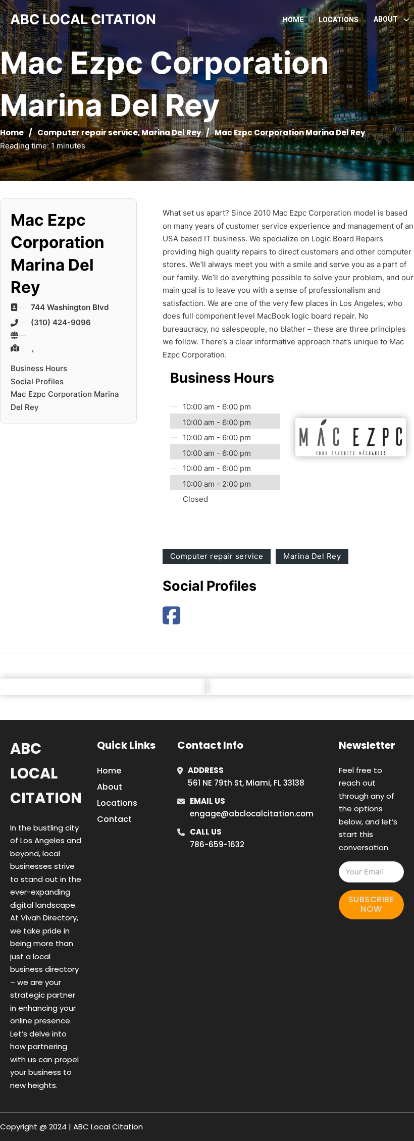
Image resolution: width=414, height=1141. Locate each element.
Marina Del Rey (171, 132)
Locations (338, 20)
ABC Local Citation (46, 774)
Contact (114, 819)
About (109, 787)
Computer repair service (87, 132)
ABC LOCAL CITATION (83, 19)
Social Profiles (37, 381)
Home (293, 20)
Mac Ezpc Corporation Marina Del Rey (65, 400)
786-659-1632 (217, 844)
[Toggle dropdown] (406, 19)
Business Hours (39, 368)
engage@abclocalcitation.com (252, 813)
